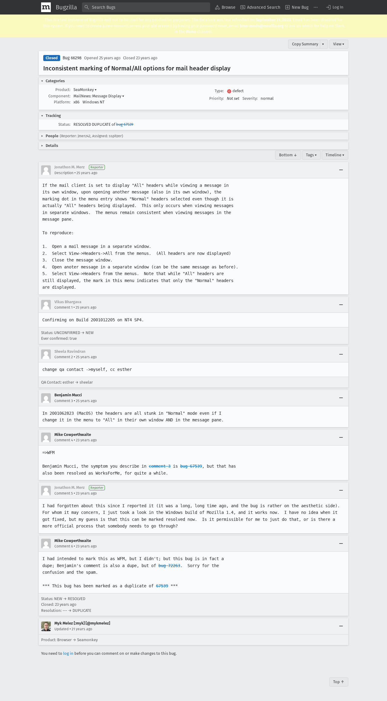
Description (63, 173)
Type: (219, 91)
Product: (62, 89)
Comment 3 (63, 401)
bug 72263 (169, 565)
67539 (162, 585)
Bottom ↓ (288, 155)
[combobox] (146, 7)
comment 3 (160, 466)
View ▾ (338, 44)
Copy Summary (305, 44)
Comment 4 (63, 440)
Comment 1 (63, 307)
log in (68, 653)
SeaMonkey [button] (85, 89)
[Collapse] (341, 170)
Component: (59, 96)
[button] (334, 7)
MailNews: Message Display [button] (98, 96)
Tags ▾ (311, 155)
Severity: (250, 98)
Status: (64, 124)
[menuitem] (225, 7)
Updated (61, 629)
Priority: (216, 98)
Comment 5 (63, 493)
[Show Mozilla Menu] (46, 7)
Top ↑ (338, 682)
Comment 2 (63, 357)
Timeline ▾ (335, 155)
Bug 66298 (72, 57)
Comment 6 (63, 546)
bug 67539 (124, 124)
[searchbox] (146, 7)
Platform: (62, 102)
